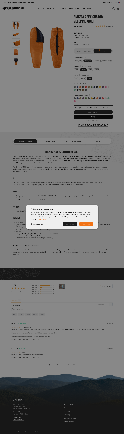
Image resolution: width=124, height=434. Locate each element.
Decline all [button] (70, 224)
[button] (37, 224)
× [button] (95, 207)
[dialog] (62, 217)
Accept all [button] (86, 224)
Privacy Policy (41, 219)
